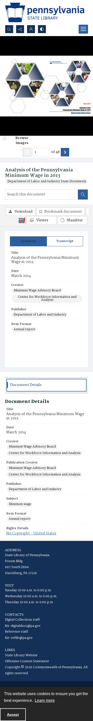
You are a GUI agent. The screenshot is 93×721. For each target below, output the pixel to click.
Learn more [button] (45, 700)
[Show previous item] (27, 152)
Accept (13, 715)
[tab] (28, 241)
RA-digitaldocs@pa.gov (22, 626)
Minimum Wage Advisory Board (37, 290)
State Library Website (21, 655)
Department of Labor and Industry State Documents (46, 181)
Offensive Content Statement (27, 661)
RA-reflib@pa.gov (18, 638)
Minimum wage (20, 504)
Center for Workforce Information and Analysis (47, 299)
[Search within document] (83, 194)
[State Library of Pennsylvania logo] (44, 12)
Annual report (24, 329)
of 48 (55, 152)
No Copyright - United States (31, 533)
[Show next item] (65, 152)
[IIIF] (22, 220)
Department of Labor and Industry (40, 314)
